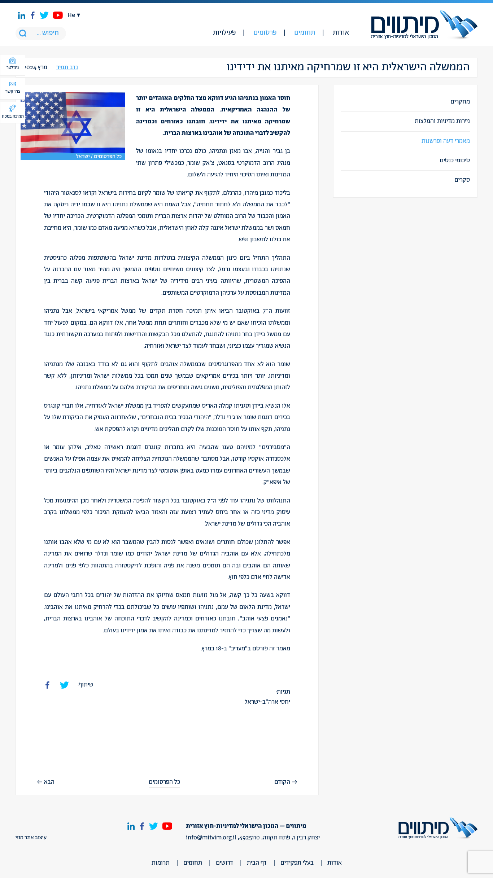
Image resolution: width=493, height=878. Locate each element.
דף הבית (257, 863)
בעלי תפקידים (297, 863)
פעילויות (224, 33)
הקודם (282, 782)
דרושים (224, 863)
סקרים (462, 180)
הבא (49, 782)
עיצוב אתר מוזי (31, 837)
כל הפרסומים (164, 782)
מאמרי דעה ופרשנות (446, 141)
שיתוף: (85, 684)
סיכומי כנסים (455, 160)
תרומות (161, 863)
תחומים (304, 33)
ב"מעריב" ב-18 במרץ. (226, 648)
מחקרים (460, 101)
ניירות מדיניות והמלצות (442, 121)
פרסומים (264, 33)
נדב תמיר (67, 67)
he (71, 15)
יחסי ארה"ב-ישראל (267, 702)
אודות (341, 33)
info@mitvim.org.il (211, 837)
